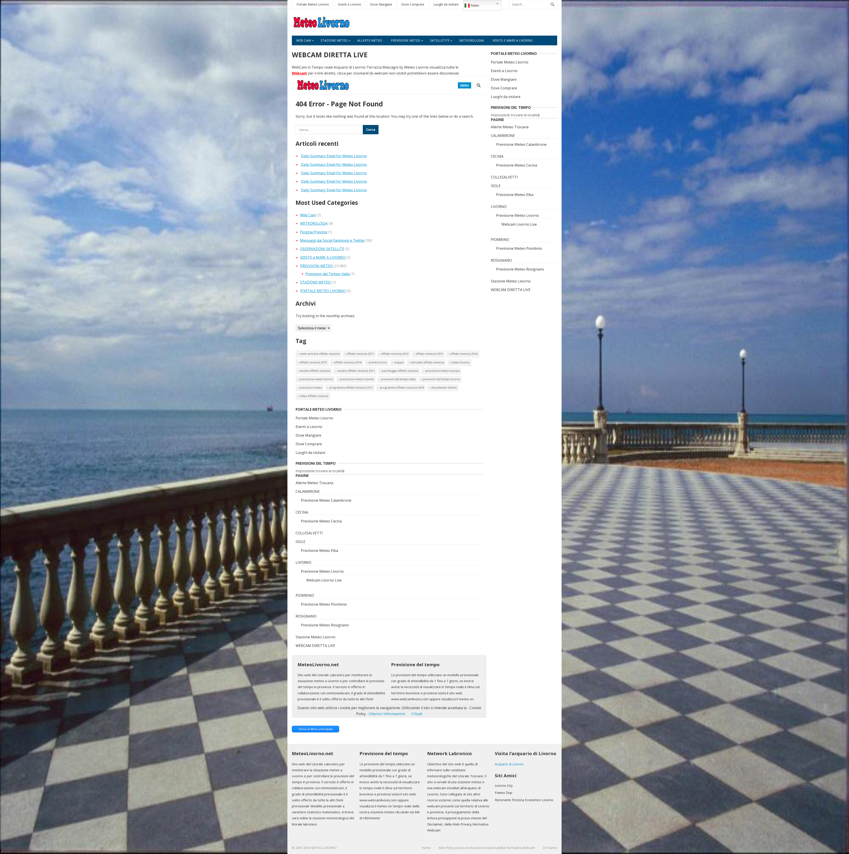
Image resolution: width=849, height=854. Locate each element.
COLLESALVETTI (504, 177)
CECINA (497, 156)
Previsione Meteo (405, 40)
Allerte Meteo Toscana (509, 127)
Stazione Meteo (334, 40)
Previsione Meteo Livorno (517, 215)
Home (426, 848)
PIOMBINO (500, 239)
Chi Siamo (550, 848)
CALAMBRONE (503, 135)
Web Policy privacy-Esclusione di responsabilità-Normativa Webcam (486, 848)
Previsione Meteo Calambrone (521, 144)
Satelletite (439, 40)
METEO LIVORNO (324, 848)
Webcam (299, 73)
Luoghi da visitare (446, 4)
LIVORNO (499, 206)
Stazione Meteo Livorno (511, 281)
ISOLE (496, 185)
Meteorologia (471, 40)
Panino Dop (503, 792)
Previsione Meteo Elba (514, 194)
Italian (474, 5)
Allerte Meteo (369, 40)
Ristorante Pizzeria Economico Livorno (524, 800)
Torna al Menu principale (315, 729)
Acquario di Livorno (509, 764)
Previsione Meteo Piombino (519, 248)
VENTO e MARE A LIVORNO (513, 40)
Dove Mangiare (381, 4)
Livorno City (504, 785)
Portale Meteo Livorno (312, 4)
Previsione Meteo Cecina (516, 165)
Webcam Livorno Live (519, 224)
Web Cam (303, 40)
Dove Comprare (412, 4)
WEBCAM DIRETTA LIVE (510, 289)
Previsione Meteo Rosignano (520, 269)
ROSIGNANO (501, 260)
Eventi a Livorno (349, 4)
